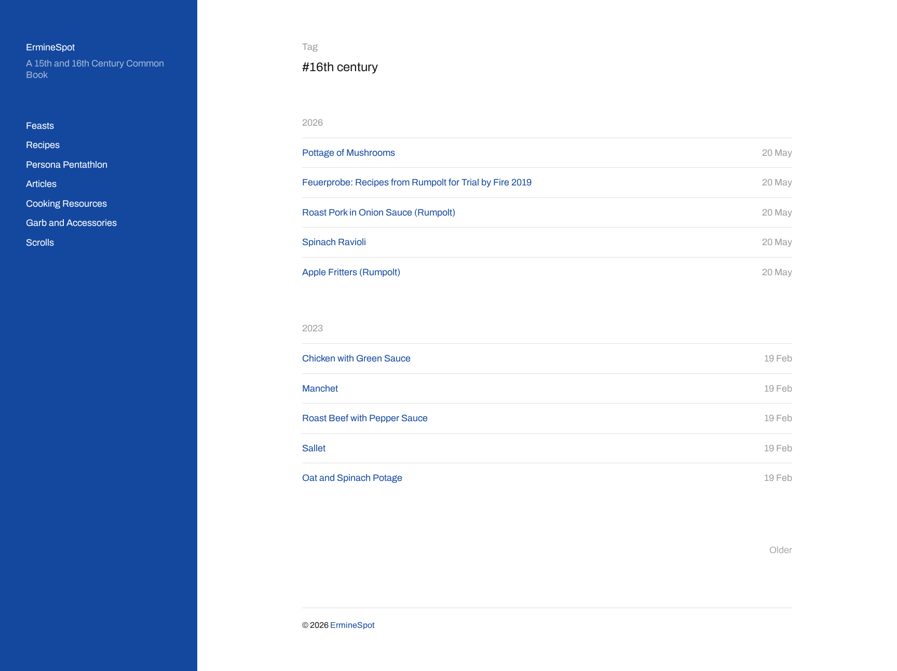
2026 (312, 122)
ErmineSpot (50, 47)
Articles (41, 184)
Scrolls (40, 242)
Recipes (43, 145)
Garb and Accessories (71, 223)
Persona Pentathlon (66, 164)
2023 (312, 328)
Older (780, 550)
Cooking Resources (66, 203)
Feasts (40, 125)
